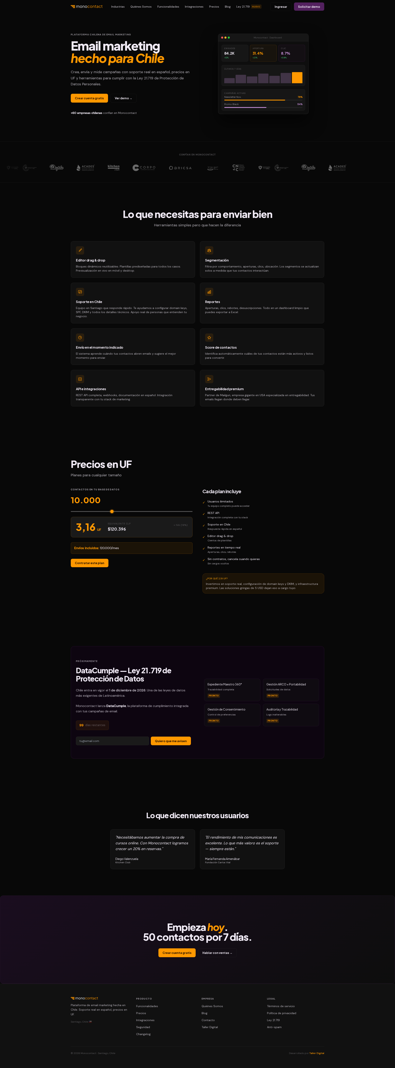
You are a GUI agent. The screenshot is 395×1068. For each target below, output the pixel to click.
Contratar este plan (89, 563)
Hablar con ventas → (217, 953)
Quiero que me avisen (171, 741)
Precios (214, 6)
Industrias (118, 6)
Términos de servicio (281, 1006)
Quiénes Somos (141, 6)
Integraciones (194, 6)
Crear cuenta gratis (89, 98)
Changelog (143, 1034)
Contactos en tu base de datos (95, 489)
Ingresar (281, 6)
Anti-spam (274, 1027)
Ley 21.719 (248, 6)
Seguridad (143, 1027)
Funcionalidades (168, 6)
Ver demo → (123, 98)
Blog (228, 6)
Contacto (208, 1020)
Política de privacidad (281, 1013)
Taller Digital (210, 1027)
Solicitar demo (309, 6)
